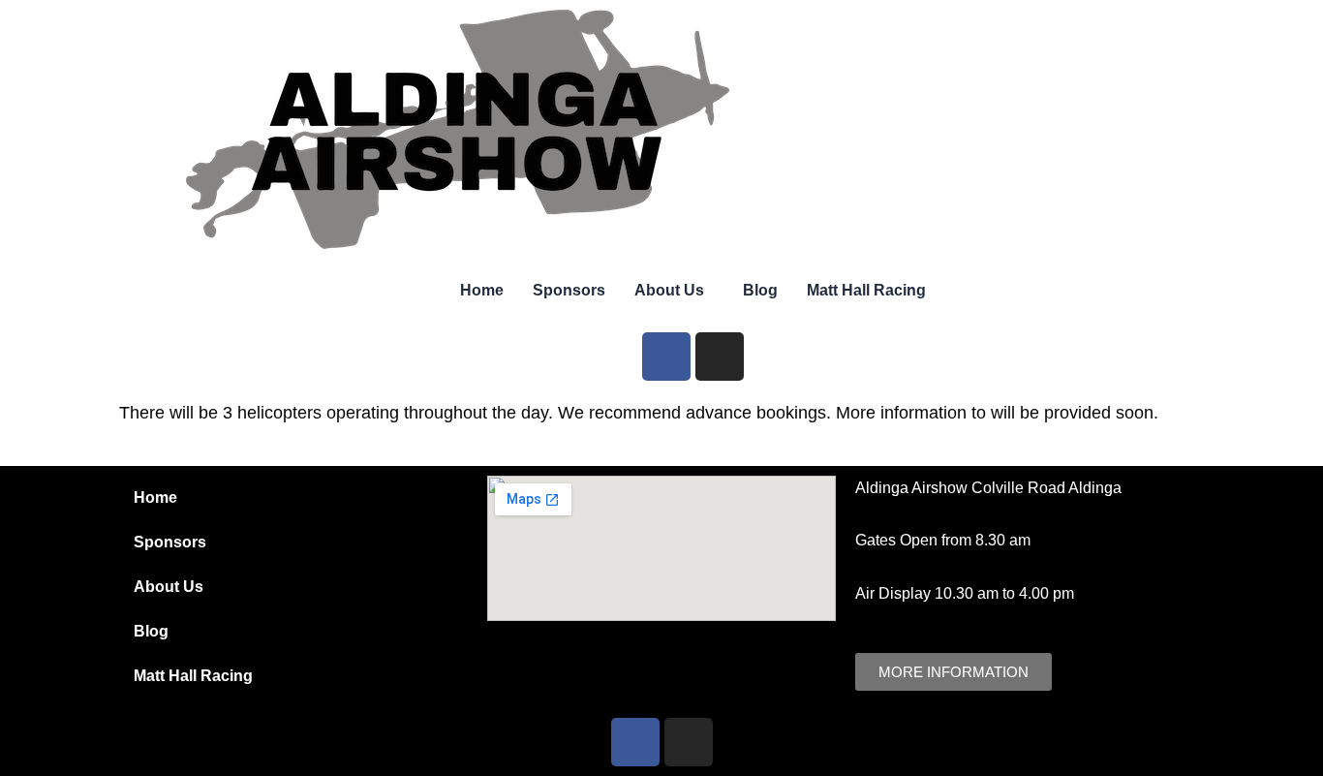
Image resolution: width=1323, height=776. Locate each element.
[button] (674, 290)
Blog (760, 290)
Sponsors (569, 290)
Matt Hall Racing (866, 290)
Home (482, 290)
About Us (669, 290)
